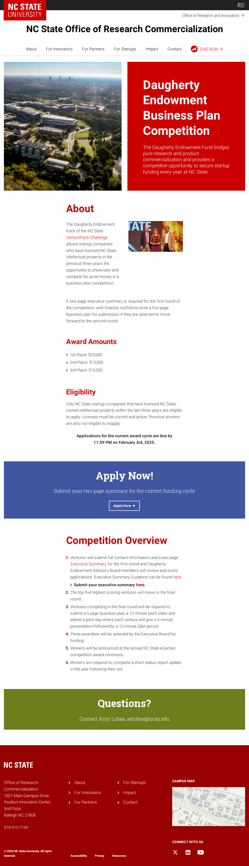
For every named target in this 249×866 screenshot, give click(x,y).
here (177, 577)
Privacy (99, 855)
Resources (119, 855)
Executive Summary (88, 563)
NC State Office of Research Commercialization (124, 29)
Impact (152, 49)
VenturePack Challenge (87, 237)
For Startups (125, 49)
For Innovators (59, 49)
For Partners (93, 49)
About (31, 49)
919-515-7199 (16, 827)
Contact (175, 49)
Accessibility (79, 855)
